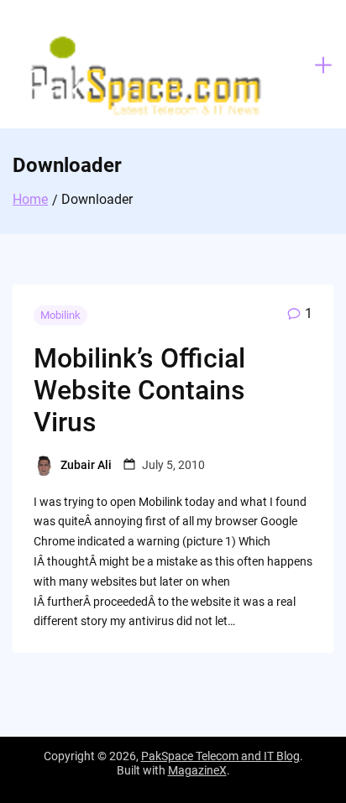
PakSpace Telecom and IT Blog (220, 756)
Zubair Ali (86, 465)
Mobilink (60, 315)
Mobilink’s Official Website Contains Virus (139, 390)
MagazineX (197, 770)
